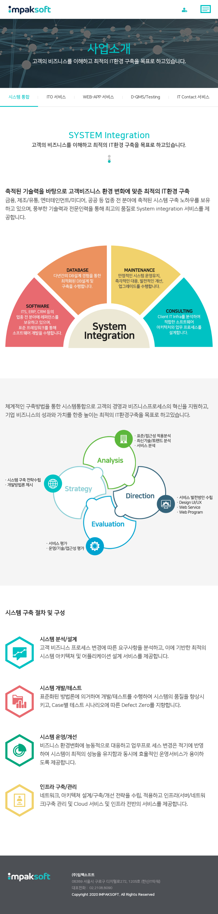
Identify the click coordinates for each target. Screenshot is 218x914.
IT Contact (193, 97)
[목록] (206, 9)
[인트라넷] (185, 9)
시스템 (19, 97)
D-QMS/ (145, 97)
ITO (56, 97)
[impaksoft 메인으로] (30, 10)
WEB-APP (98, 97)
